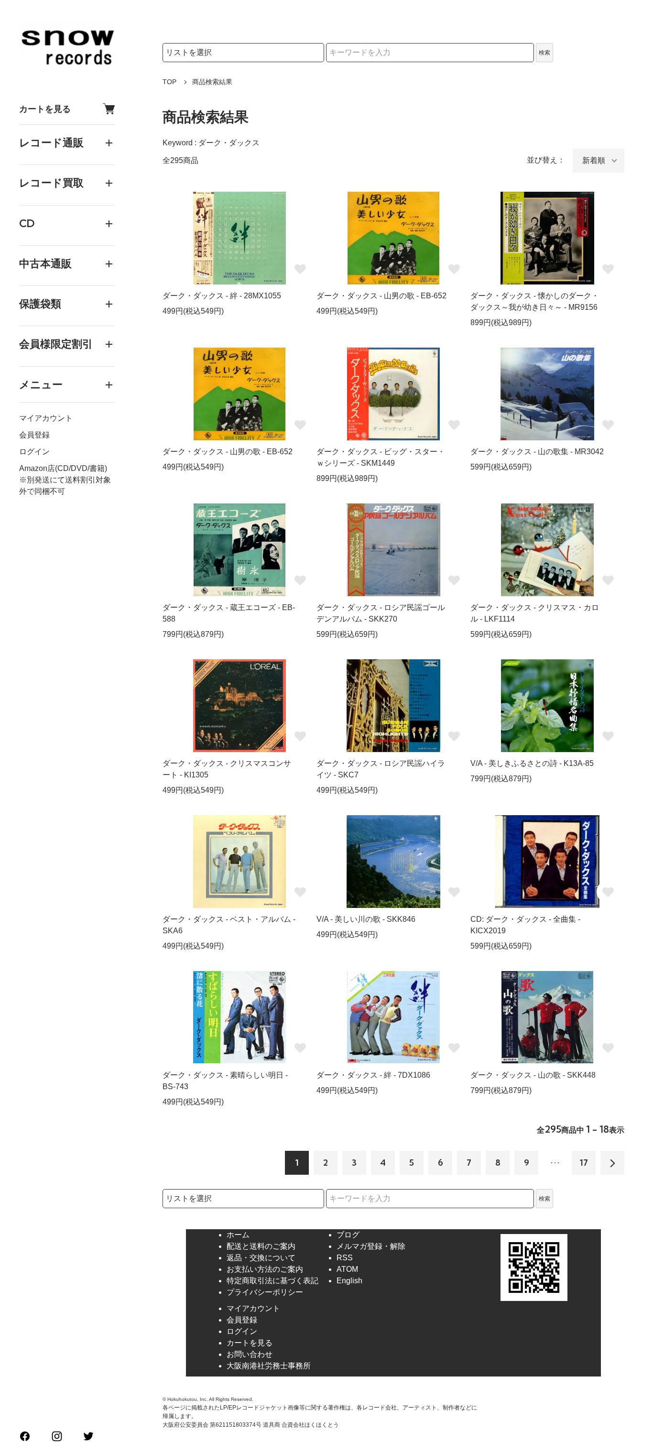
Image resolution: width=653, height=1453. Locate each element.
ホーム (238, 1235)
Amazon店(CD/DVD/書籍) (63, 468)
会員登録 (34, 435)
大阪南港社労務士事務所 (269, 1366)
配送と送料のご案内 (261, 1246)
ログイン (34, 452)
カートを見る (45, 108)
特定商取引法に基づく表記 (272, 1281)
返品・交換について (261, 1258)
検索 (544, 52)
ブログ (348, 1235)
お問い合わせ (249, 1354)
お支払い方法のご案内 (265, 1269)
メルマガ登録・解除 (371, 1246)
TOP (169, 82)
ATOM (347, 1269)
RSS (345, 1258)
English (349, 1281)
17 (584, 1162)
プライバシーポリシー (265, 1292)
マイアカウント (46, 418)
